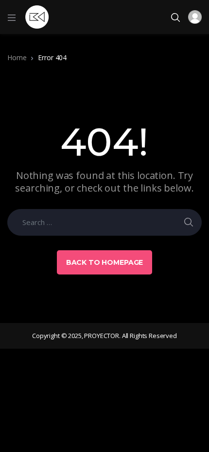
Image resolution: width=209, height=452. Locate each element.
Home (16, 57)
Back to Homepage (104, 262)
